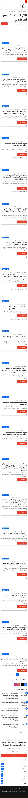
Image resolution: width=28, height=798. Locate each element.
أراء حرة (24, 778)
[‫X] (22, 684)
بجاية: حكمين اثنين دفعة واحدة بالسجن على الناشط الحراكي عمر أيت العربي (14, 49)
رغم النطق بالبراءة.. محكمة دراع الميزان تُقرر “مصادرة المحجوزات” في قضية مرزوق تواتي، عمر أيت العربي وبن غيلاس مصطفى (14, 467)
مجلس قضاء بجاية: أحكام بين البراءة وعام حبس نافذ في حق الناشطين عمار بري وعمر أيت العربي (15, 177)
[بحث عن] (26, 6)
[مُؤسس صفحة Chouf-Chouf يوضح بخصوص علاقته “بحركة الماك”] (23, 726)
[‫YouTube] (18, 684)
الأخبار (24, 764)
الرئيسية (24, 11)
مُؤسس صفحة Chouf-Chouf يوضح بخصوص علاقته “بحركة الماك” (10, 725)
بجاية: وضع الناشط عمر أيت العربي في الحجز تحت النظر (15, 80)
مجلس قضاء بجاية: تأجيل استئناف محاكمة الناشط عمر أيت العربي (16, 243)
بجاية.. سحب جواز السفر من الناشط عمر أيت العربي (15, 564)
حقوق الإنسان (23, 766)
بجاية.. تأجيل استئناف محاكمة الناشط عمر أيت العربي (14, 660)
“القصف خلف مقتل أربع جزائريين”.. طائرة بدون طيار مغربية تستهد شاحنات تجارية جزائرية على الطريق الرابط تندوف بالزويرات (9, 718)
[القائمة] (2, 6)
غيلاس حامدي (23, 400)
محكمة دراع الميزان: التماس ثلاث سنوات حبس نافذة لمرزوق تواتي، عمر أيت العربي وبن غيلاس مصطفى (14, 501)
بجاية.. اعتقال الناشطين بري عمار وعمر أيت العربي (15, 337)
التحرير (24, 334)
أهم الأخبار (24, 768)
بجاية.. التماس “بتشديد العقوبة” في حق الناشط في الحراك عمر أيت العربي (14, 628)
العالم (25, 771)
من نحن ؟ (20, 791)
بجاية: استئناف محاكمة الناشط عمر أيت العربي (15, 534)
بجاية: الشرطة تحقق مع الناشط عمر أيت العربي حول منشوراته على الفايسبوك (14, 112)
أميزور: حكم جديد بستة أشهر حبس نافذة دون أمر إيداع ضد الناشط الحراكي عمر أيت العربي (14, 276)
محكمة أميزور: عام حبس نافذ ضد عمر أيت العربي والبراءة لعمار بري (15, 307)
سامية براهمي (23, 45)
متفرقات (24, 776)
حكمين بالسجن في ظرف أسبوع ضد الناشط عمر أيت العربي (16, 144)
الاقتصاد (24, 780)
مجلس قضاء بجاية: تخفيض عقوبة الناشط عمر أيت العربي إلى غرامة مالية (15, 433)
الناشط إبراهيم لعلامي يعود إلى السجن (9, 702)
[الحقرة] (22, 6)
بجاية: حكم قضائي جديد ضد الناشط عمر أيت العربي (15, 403)
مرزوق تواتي (24, 77)
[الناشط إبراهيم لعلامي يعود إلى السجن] (23, 704)
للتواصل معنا (14, 791)
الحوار (25, 783)
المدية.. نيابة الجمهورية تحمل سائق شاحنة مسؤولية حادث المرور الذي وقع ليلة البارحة (9, 710)
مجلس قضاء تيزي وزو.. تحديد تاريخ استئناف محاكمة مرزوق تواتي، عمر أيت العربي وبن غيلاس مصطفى (14, 370)
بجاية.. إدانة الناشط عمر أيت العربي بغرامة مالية (16, 596)
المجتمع (24, 773)
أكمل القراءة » (22, 59)
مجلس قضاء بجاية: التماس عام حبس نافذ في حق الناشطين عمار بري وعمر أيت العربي (14, 210)
